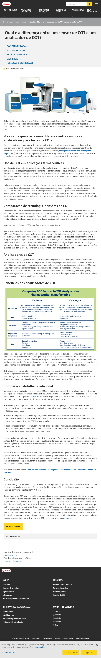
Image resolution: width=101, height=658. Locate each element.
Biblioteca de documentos (62, 584)
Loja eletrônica (92, 11)
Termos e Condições (82, 638)
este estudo (35, 396)
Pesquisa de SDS (59, 595)
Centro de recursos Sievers (17, 22)
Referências (15, 536)
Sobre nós (6, 584)
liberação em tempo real (69, 150)
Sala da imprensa (17, 54)
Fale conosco (14, 526)
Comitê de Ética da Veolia (64, 638)
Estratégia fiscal (8, 615)
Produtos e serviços (44, 11)
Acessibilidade (47, 638)
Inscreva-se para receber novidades (16, 599)
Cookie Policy (40, 647)
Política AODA (8, 611)
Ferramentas (78, 10)
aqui (69, 518)
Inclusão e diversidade (20, 63)
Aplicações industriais (26, 11)
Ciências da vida (10, 555)
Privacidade (35, 638)
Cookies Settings (8, 652)
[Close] (97, 645)
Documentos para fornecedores (14, 618)
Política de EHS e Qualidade (13, 622)
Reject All (88, 652)
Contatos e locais (17, 46)
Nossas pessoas (16, 50)
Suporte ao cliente (61, 11)
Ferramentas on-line (60, 588)
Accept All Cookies (71, 652)
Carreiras (12, 58)
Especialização (10, 10)
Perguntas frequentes (13, 561)
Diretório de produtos (11, 588)
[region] (50, 649)
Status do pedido (59, 591)
